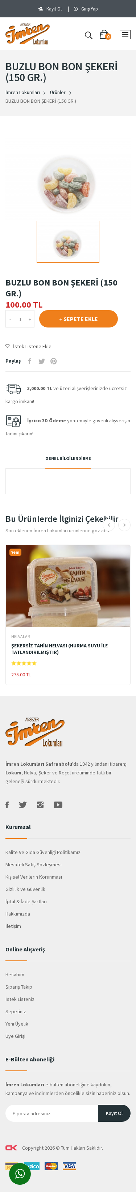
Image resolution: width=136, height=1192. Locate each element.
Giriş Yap (89, 9)
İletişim (13, 926)
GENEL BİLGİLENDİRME (68, 458)
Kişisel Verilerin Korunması (33, 877)
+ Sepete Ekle (78, 318)
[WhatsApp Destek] (17, 1175)
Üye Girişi (15, 1036)
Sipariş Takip (18, 987)
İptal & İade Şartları (26, 901)
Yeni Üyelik (16, 1023)
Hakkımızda (17, 913)
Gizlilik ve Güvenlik (25, 889)
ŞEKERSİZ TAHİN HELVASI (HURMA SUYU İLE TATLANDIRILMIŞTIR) (59, 648)
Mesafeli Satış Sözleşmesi (33, 864)
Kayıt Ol (54, 9)
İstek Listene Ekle (32, 346)
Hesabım (14, 974)
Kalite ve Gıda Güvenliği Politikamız (43, 852)
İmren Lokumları (22, 92)
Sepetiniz (15, 1011)
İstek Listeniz (19, 999)
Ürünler (58, 92)
